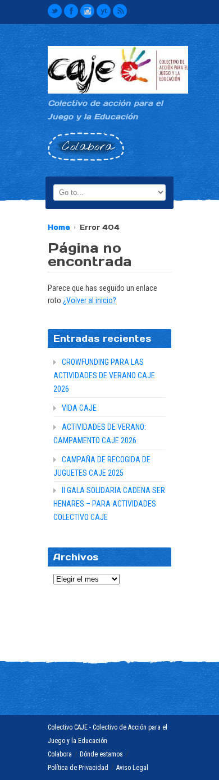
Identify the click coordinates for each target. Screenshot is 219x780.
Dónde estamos (101, 754)
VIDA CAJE (79, 407)
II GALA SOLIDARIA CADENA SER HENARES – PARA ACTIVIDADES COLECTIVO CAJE (109, 504)
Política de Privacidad (78, 768)
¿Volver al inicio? (89, 300)
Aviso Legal (132, 768)
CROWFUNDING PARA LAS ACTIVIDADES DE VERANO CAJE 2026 (104, 375)
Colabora (60, 754)
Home (59, 227)
